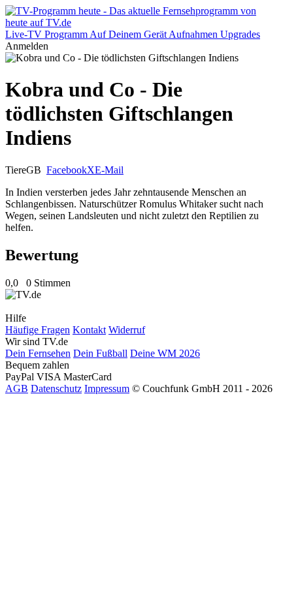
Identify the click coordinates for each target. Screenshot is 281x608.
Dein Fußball (100, 353)
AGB (16, 388)
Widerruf (126, 329)
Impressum (106, 388)
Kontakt (89, 329)
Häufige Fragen (37, 329)
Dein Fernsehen (38, 353)
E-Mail (109, 169)
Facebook (66, 169)
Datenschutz (56, 388)
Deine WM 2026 (165, 353)
